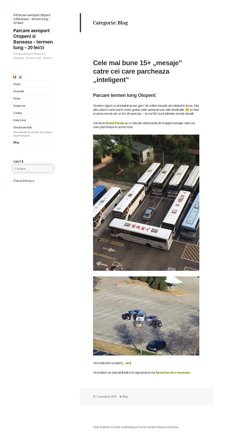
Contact (17, 113)
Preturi (16, 98)
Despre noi (19, 105)
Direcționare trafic (32, 131)
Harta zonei (19, 120)
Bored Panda (115, 123)
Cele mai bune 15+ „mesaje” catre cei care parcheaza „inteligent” (137, 71)
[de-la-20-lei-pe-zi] (23, 180)
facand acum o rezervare (173, 372)
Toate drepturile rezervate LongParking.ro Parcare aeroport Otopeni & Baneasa (135, 427)
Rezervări (18, 91)
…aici (126, 363)
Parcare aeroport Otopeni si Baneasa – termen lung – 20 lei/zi (33, 39)
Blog (16, 142)
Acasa (16, 84)
